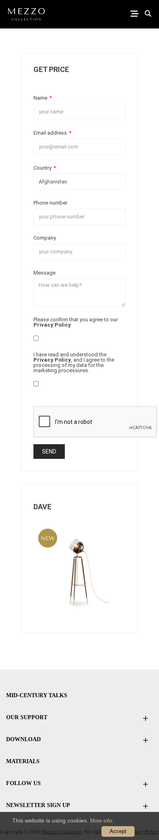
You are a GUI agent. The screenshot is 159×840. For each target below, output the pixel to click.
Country (44, 167)
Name (42, 97)
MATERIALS (23, 761)
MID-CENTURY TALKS (36, 695)
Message (44, 272)
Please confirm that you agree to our (75, 321)
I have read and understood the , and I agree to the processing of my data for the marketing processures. (73, 362)
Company (44, 237)
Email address (52, 132)
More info (101, 821)
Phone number (50, 202)
